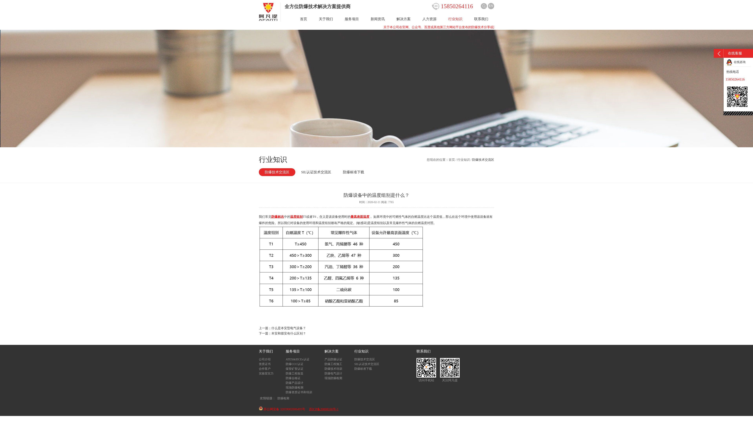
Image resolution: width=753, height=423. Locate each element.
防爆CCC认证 (294, 364)
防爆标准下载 (353, 172)
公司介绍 (265, 359)
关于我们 (326, 19)
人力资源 (429, 19)
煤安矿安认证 (294, 368)
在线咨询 (739, 62)
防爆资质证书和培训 (299, 392)
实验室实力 (266, 373)
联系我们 (481, 19)
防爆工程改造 (294, 373)
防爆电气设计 (333, 373)
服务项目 (352, 19)
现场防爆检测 (294, 387)
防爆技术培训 (333, 368)
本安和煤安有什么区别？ (288, 333)
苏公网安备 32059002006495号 (284, 409)
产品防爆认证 (333, 359)
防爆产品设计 (294, 382)
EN (491, 5)
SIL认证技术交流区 (316, 172)
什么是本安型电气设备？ (288, 328)
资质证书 (265, 364)
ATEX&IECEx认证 (297, 359)
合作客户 (265, 368)
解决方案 (404, 19)
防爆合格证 (293, 378)
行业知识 (455, 19)
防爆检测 (283, 398)
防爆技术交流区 (277, 172)
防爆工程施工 (333, 364)
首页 (303, 19)
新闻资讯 (378, 19)
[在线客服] (719, 53)
